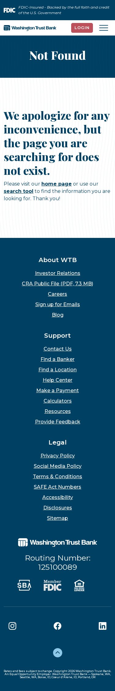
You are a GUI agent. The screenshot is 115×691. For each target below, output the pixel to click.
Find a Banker (57, 359)
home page (56, 184)
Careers (57, 294)
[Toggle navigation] (103, 28)
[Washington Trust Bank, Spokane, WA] (30, 28)
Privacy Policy (57, 456)
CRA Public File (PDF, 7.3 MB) (57, 284)
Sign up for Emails (57, 304)
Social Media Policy (58, 466)
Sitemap (57, 518)
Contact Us (58, 349)
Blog (57, 315)
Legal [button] (57, 442)
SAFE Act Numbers (57, 487)
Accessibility (57, 497)
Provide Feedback (57, 422)
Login (82, 27)
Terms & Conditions (57, 476)
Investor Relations (57, 273)
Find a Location (57, 370)
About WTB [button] (58, 260)
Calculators (58, 401)
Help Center (57, 380)
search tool (18, 191)
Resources (57, 411)
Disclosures (57, 508)
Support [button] (57, 335)
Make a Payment (57, 390)
